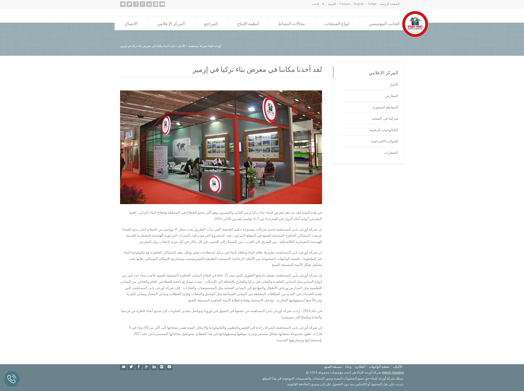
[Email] (123, 4)
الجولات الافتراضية (384, 141)
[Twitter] (129, 4)
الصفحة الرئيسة (390, 4)
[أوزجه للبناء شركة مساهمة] (415, 36)
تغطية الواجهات (379, 366)
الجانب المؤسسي (384, 23)
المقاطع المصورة (385, 107)
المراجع (211, 23)
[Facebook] (136, 4)
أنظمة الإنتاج (248, 23)
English (359, 4)
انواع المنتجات (336, 23)
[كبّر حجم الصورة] (217, 90)
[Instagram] (155, 4)
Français (345, 4)
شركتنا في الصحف (384, 118)
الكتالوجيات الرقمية (384, 130)
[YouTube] (162, 4)
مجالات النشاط (291, 23)
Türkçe (372, 4)
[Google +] (142, 4)
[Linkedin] (149, 4)
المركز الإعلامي (171, 23)
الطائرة (360, 366)
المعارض (391, 95)
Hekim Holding (393, 372)
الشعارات (391, 152)
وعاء (348, 366)
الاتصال (131, 23)
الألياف (397, 366)
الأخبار (393, 84)
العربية (332, 4)
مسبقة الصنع (333, 366)
